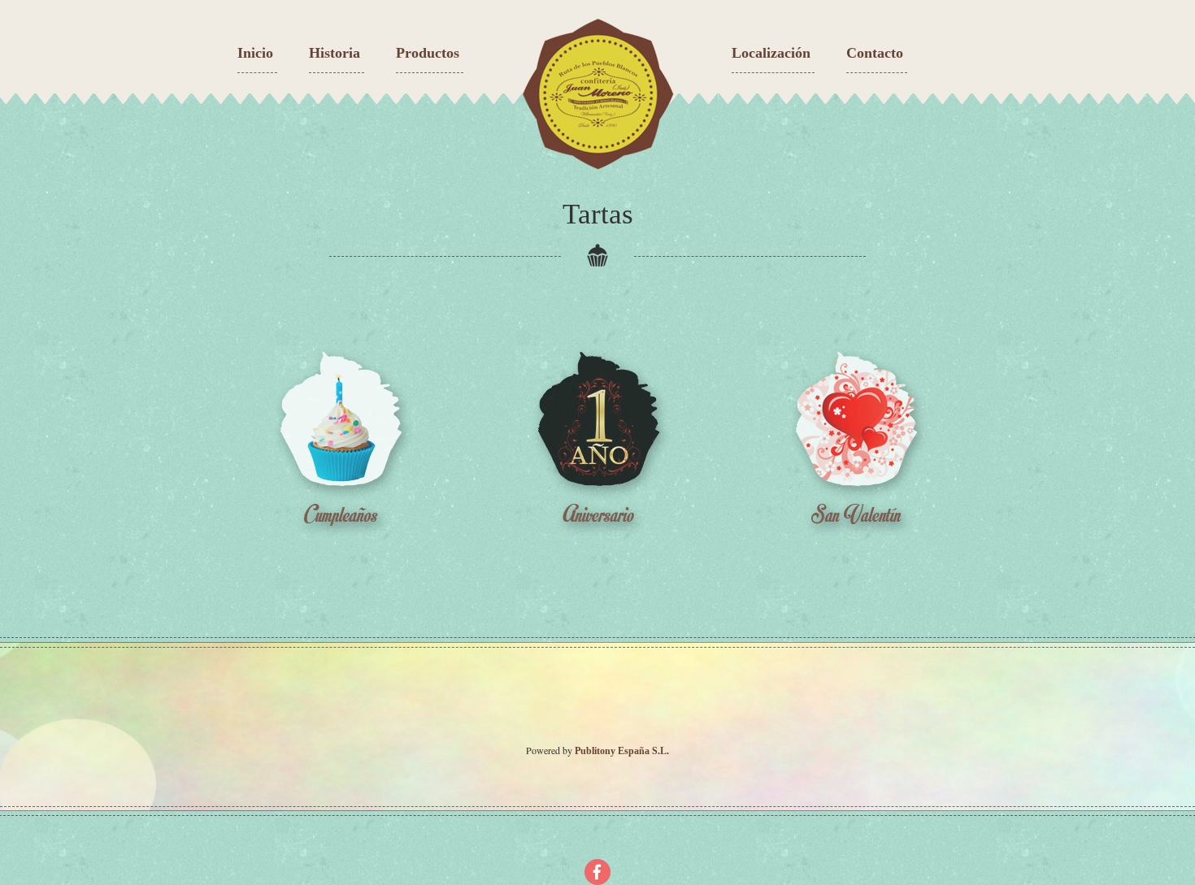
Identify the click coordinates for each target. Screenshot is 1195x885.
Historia (334, 53)
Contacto (874, 53)
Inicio (255, 53)
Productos (427, 53)
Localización (771, 53)
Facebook (597, 872)
